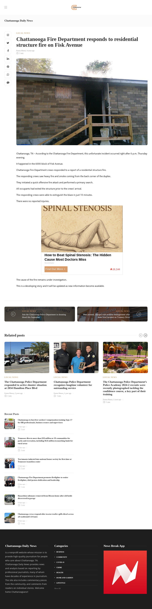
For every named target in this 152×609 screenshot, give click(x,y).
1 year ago (67, 393)
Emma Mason (21, 50)
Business (60, 552)
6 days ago (21, 427)
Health (59, 572)
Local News (23, 33)
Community (61, 557)
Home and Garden (64, 578)
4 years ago (31, 50)
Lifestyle (60, 583)
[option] (27, 369)
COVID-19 (60, 562)
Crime (59, 567)
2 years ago (19, 393)
